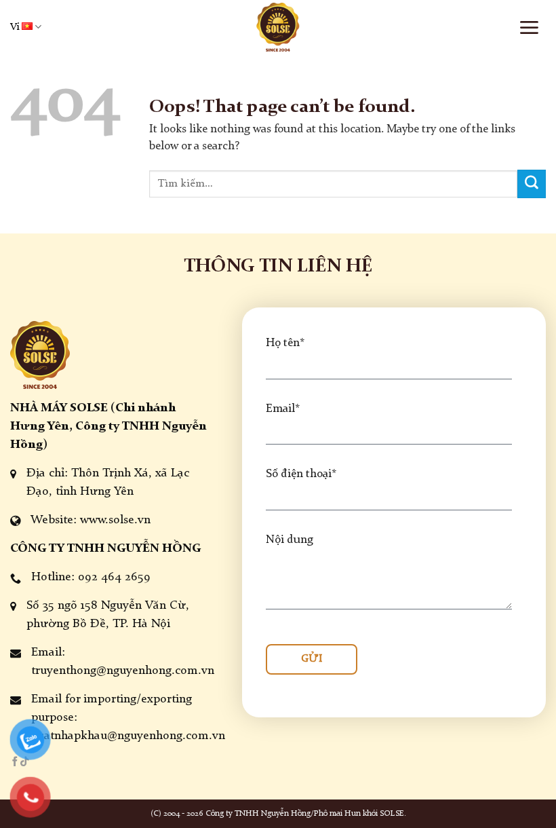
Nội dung (289, 540)
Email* (283, 409)
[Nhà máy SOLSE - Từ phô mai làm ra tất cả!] (277, 27)
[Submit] (531, 184)
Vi (15, 27)
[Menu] (529, 27)
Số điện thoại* (301, 474)
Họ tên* (285, 343)
